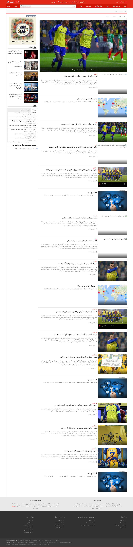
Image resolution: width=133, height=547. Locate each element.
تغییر (121, 2)
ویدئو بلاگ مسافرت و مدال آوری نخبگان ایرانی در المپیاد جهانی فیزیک (15, 85)
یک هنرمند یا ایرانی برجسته (86, 525)
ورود (15, 6)
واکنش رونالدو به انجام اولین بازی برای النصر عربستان (79, 124)
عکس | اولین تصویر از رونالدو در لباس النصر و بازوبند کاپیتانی (76, 405)
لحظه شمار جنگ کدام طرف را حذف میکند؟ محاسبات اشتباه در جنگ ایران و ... (15, 64)
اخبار (107, 6)
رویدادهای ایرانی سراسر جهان (87, 98)
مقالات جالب (32, 47)
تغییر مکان (28, 527)
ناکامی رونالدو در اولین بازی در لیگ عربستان (82, 240)
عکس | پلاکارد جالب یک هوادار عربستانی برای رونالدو (78, 356)
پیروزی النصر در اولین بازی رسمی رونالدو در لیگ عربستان (77, 263)
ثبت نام (29, 523)
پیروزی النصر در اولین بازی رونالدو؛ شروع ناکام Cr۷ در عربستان (75, 334)
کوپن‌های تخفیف (58, 525)
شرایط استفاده (27, 532)
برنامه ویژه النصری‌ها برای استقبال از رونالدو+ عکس (79, 217)
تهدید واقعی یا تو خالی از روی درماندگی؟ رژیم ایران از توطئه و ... (15, 53)
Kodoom (8, 542)
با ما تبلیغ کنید (92, 192)
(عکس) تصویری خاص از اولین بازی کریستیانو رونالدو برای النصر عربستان (72, 147)
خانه (125, 6)
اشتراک (8, 6)
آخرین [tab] (114, 16)
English (18, 2)
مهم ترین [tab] (28, 110)
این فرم (14, 506)
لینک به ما (121, 527)
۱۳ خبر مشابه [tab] (122, 16)
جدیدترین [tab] (22, 110)
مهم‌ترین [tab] (108, 16)
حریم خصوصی (27, 530)
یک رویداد (90, 520)
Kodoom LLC (13, 540)
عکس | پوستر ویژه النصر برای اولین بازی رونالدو (81, 450)
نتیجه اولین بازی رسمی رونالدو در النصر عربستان (80, 76)
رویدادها (60, 520)
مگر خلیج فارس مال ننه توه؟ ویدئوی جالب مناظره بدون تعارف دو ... (15, 96)
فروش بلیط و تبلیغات (119, 525)
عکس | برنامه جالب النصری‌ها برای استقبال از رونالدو (79, 427)
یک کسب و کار (89, 523)
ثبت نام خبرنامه (27, 525)
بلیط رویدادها (59, 523)
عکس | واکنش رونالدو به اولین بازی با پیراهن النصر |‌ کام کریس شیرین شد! (71, 169)
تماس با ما (121, 523)
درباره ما (122, 520)
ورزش (115, 11)
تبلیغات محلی (58, 527)
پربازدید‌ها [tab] (34, 110)
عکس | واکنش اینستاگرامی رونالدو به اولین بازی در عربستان (76, 311)
